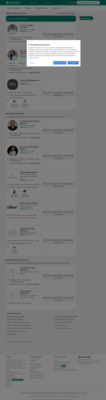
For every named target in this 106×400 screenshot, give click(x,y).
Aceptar (73, 62)
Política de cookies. (33, 57)
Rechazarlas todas (60, 62)
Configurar (31, 63)
